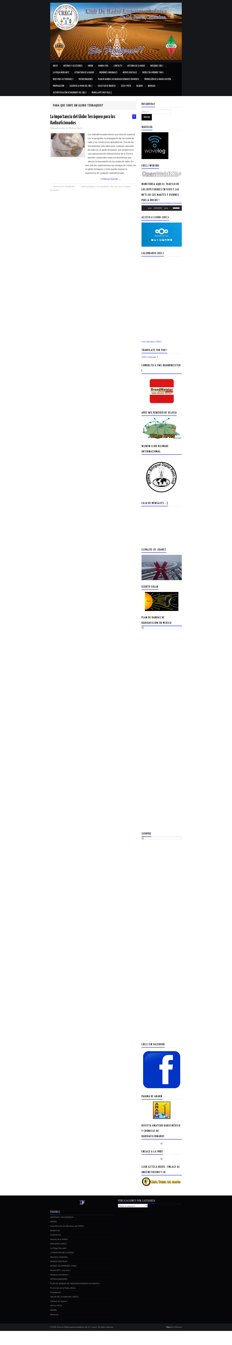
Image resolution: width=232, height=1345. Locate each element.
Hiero (168, 1327)
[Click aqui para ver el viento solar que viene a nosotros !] (161, 601)
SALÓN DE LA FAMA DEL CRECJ (80, 86)
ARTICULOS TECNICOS (64, 186)
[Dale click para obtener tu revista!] (162, 1143)
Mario (79, 128)
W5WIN (139, 86)
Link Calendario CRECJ (152, 342)
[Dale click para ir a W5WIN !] (162, 476)
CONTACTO (118, 66)
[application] (162, 208)
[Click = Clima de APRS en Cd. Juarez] (162, 429)
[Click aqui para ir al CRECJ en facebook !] (162, 1069)
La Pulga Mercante (61, 72)
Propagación (58, 86)
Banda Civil (103, 66)
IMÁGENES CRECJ (156, 66)
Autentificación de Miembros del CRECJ (69, 93)
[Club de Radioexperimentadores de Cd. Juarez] (116, 31)
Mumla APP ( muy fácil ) (102, 93)
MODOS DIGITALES (130, 72)
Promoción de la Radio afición (157, 79)
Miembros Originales (108, 72)
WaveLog (151, 86)
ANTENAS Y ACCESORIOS (73, 66)
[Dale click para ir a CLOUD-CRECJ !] (162, 234)
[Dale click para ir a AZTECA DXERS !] (162, 1181)
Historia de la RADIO (136, 66)
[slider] (176, 207)
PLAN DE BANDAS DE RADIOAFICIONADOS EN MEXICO (118, 79)
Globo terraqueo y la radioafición (95, 186)
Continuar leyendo (111, 179)
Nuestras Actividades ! (63, 79)
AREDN (90, 66)
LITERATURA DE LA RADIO (84, 72)
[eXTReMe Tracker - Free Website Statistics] (82, 1202)
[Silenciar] (170, 208)
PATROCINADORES (86, 79)
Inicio (55, 66)
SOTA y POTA (126, 86)
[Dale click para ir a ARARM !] (161, 1110)
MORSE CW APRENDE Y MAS (153, 72)
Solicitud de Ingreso (107, 86)
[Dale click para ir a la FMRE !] (162, 1158)
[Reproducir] (145, 208)
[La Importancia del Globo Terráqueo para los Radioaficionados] (67, 145)
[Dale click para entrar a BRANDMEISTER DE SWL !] (162, 391)
